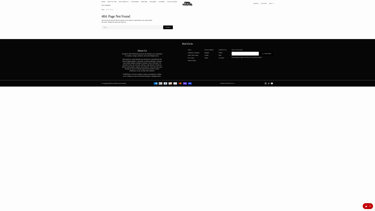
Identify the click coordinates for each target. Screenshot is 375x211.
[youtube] (271, 83)
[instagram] (265, 83)
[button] (264, 3)
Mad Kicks (110, 83)
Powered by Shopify (121, 83)
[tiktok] (268, 83)
